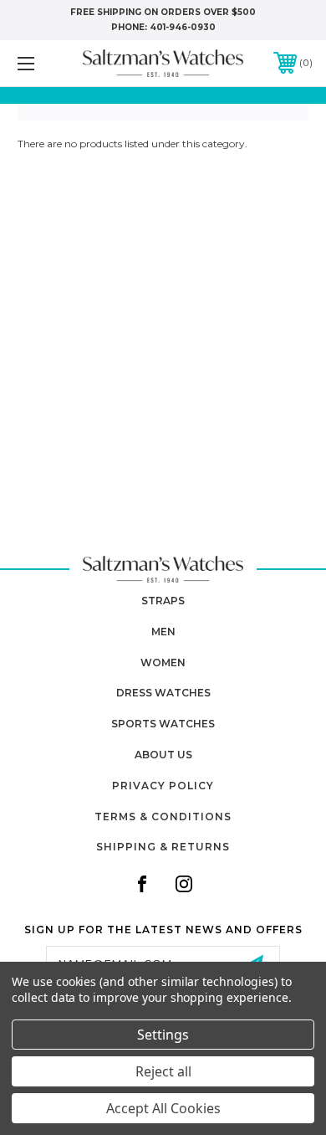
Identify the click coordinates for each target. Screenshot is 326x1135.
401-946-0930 (183, 27)
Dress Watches (163, 692)
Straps (163, 600)
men (163, 631)
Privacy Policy (163, 785)
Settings (163, 1034)
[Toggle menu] (47, 63)
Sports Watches (163, 723)
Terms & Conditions (163, 816)
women (163, 662)
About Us (163, 754)
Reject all (163, 1071)
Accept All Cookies (163, 1108)
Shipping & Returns (163, 846)
